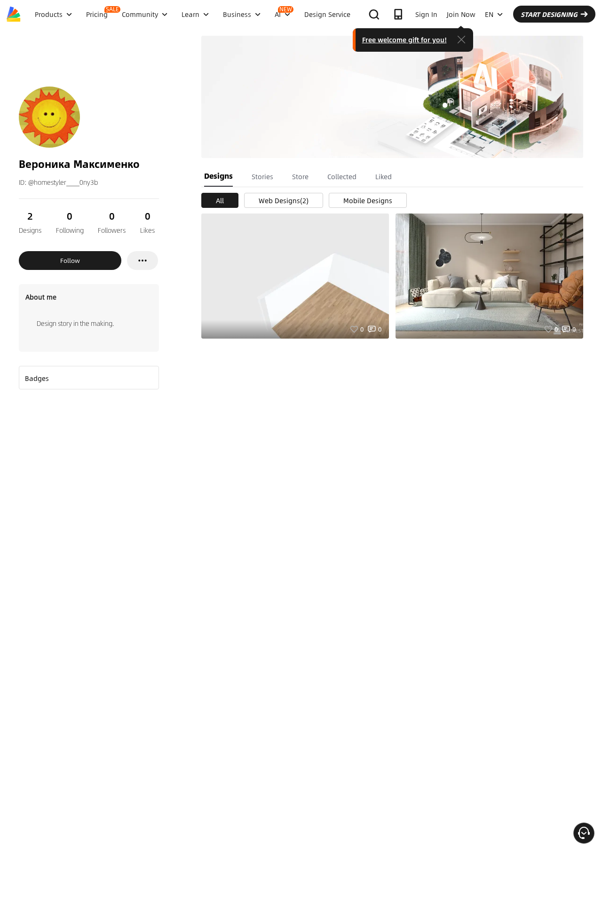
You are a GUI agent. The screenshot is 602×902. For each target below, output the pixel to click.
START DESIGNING (549, 14)
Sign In (426, 14)
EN (489, 14)
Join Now (461, 14)
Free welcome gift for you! (404, 39)
